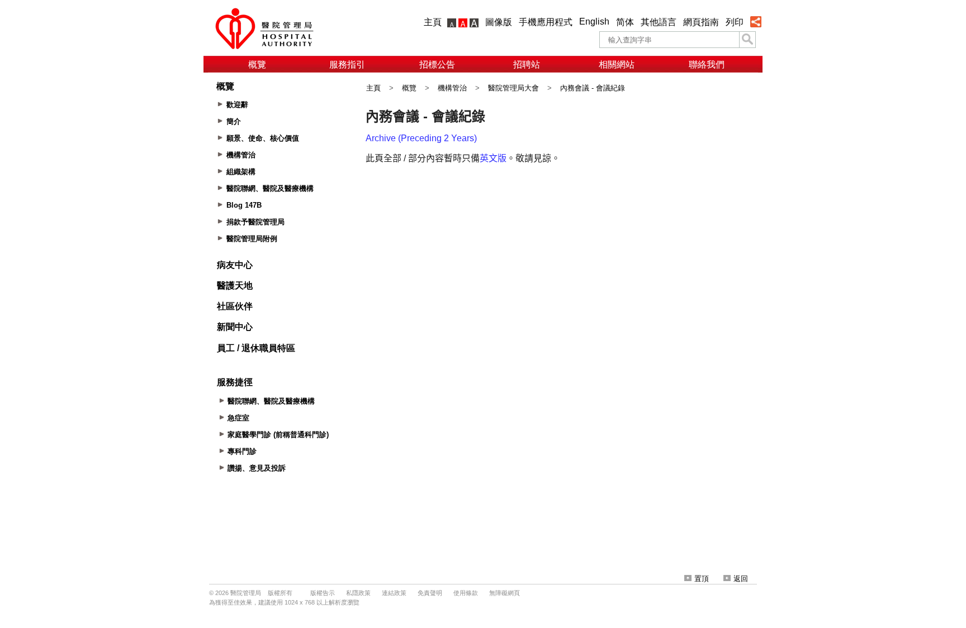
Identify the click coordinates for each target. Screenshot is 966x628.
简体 (625, 22)
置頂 (701, 578)
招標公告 (437, 64)
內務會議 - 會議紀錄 (592, 88)
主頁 (433, 22)
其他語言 (658, 22)
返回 (740, 578)
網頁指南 (701, 22)
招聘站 (526, 64)
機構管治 (452, 88)
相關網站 (616, 64)
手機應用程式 (545, 22)
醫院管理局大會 (513, 88)
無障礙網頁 (504, 592)
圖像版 (498, 22)
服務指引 (347, 64)
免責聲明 (430, 592)
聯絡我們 (706, 64)
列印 (735, 22)
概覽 (257, 64)
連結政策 (394, 592)
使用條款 (465, 592)
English (594, 21)
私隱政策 (358, 592)
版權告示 (322, 592)
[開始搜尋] (747, 39)
